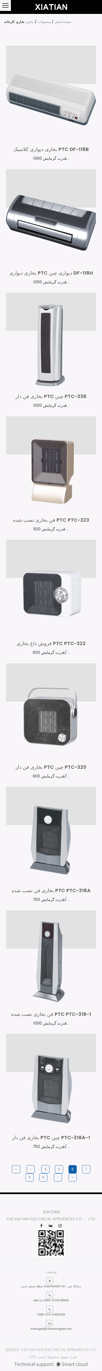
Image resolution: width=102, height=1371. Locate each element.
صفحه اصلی (62, 22)
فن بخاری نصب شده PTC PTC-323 (51, 520)
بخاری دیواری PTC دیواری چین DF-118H (51, 272)
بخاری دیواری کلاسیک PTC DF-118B (51, 149)
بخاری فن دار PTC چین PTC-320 (51, 767)
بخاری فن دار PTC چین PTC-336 (51, 396)
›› (73, 1177)
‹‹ (16, 1169)
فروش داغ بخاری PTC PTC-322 (51, 643)
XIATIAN (51, 1212)
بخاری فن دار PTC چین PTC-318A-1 (51, 1137)
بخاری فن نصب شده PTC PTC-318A (51, 890)
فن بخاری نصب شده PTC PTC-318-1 (51, 1014)
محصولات (44, 22)
